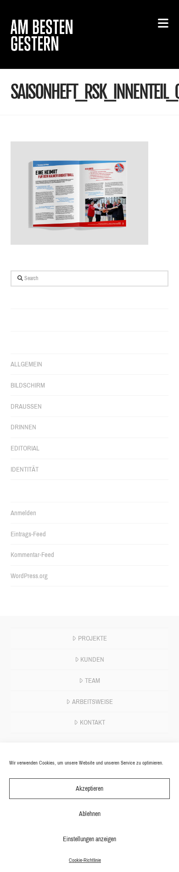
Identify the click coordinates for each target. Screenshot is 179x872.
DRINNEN (23, 427)
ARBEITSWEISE (92, 701)
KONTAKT (92, 722)
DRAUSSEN (26, 406)
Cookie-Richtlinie (85, 860)
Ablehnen (90, 814)
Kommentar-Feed (32, 554)
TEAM (92, 680)
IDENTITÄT (25, 469)
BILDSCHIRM (28, 385)
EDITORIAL (25, 448)
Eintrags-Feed (28, 534)
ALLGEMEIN (26, 364)
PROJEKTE (92, 638)
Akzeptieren (89, 788)
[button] (158, 23)
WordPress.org (29, 575)
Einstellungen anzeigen (89, 839)
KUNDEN (92, 659)
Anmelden (23, 512)
